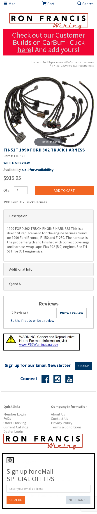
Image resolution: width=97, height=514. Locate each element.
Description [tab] (18, 216)
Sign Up (83, 366)
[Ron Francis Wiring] (48, 21)
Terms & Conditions (66, 427)
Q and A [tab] (15, 283)
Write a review (71, 313)
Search (87, 3)
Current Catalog (15, 427)
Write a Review (16, 162)
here (24, 49)
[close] (10, 460)
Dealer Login (13, 431)
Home (35, 62)
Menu (12, 3)
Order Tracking (14, 423)
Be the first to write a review (32, 320)
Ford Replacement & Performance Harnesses (68, 62)
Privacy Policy (61, 423)
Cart (50, 3)
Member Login (14, 414)
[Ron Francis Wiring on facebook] (47, 379)
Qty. (6, 190)
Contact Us (59, 418)
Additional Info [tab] (20, 269)
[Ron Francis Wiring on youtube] (71, 379)
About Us (58, 414)
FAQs (7, 418)
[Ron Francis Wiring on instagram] (59, 379)
